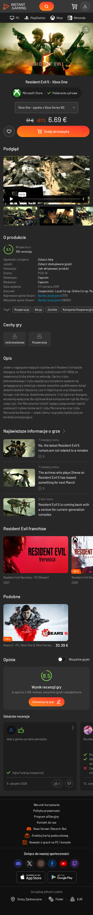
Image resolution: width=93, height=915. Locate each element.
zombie (52, 309)
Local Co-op (62, 291)
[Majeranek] (88, 730)
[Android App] (62, 877)
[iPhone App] (30, 877)
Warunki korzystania (47, 805)
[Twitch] (74, 863)
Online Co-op (80, 291)
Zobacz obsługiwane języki (55, 264)
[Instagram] (40, 863)
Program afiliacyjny (46, 816)
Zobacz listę (45, 259)
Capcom (43, 277)
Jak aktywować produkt (53, 268)
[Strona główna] (14, 6)
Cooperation (46, 291)
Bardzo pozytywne (50, 295)
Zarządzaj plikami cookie (46, 892)
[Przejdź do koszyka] (74, 6)
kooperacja (21, 309)
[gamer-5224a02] (11, 730)
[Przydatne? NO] (69, 783)
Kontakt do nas (46, 822)
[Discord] (18, 863)
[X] (29, 863)
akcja (38, 309)
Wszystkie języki (79, 659)
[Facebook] (52, 863)
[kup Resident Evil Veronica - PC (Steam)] (35, 554)
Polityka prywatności (46, 810)
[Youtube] (63, 863)
